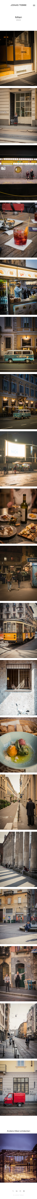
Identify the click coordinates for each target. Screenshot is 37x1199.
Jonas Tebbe (18, 5)
